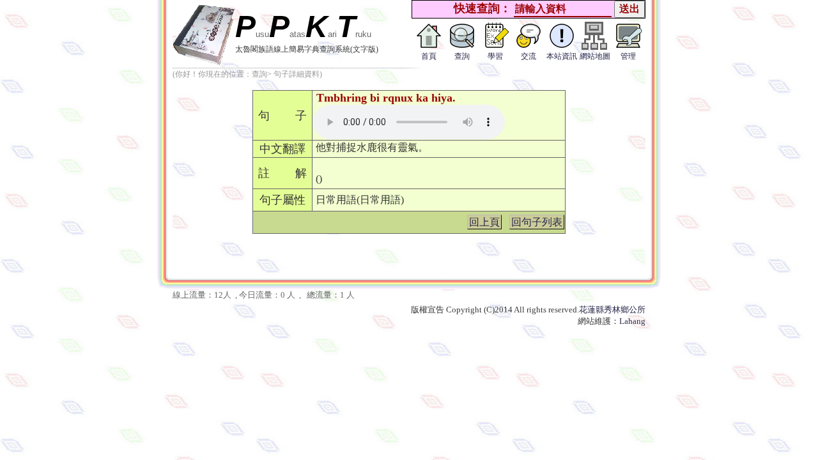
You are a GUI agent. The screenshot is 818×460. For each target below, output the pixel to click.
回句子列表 (536, 222)
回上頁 (484, 222)
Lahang (632, 321)
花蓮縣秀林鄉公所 (612, 309)
